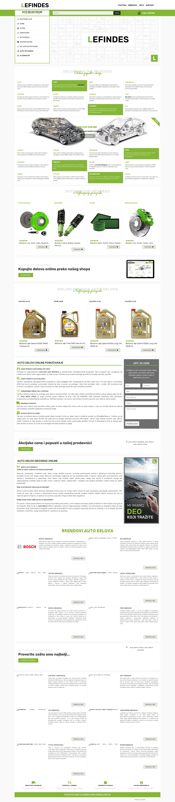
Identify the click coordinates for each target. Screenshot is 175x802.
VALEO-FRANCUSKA (127, 573)
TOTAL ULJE (58, 301)
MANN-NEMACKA (126, 745)
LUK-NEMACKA (53, 710)
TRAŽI (117, 13)
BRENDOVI (132, 5)
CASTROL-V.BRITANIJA (56, 676)
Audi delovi (81, 85)
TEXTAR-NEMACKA (55, 573)
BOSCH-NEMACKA (46, 539)
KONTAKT (150, 5)
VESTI (141, 5)
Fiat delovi (128, 97)
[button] (42, 247)
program (64, 382)
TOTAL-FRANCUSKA (55, 745)
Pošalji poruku (132, 424)
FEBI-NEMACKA (126, 608)
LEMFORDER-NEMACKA (129, 710)
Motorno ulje (24, 343)
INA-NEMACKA (125, 539)
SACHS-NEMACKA (55, 608)
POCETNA (122, 5)
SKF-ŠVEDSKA (125, 676)
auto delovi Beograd (101, 165)
